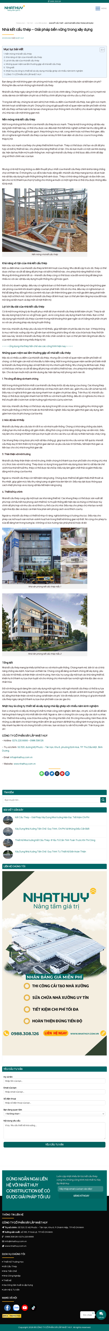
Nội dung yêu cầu (12, 1120)
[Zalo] (15, 1307)
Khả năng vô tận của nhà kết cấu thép (24, 57)
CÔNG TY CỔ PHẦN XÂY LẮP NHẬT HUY (24, 74)
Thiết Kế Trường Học (13, 1261)
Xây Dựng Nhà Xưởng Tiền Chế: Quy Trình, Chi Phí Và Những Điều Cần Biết (52, 828)
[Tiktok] (32, 1307)
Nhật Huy (19, 38)
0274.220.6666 (20, 740)
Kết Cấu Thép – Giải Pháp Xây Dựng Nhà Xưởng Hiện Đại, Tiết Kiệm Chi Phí (52, 817)
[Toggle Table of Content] (101, 49)
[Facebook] (6, 1307)
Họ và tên (8, 1076)
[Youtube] (23, 1307)
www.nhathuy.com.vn (25, 763)
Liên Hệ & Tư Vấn (11, 1289)
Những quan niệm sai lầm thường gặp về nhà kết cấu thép (33, 64)
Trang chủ (20, 23)
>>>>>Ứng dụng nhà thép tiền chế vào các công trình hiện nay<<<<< (37, 346)
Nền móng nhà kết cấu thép (18, 53)
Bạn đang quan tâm (13, 1109)
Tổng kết (10, 67)
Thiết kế (7, 1280)
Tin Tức (30, 23)
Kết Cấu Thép (10, 1266)
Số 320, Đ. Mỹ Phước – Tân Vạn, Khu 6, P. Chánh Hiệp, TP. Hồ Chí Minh (51, 1227)
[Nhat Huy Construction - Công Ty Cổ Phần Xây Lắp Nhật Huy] (16, 8)
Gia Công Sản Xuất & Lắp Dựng (18, 1285)
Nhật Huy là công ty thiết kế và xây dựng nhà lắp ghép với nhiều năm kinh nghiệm (44, 70)
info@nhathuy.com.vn (21, 757)
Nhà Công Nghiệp (12, 1275)
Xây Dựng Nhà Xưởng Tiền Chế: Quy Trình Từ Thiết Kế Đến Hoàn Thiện (50, 851)
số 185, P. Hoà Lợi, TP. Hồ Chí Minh (37, 1232)
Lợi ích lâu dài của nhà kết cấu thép (22, 60)
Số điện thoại (10, 1098)
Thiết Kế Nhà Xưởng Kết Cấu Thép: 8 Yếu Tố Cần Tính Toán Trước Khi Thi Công (55, 840)
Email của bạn (10, 1087)
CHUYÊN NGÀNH (41, 23)
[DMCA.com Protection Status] (11, 1315)
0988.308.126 (37, 740)
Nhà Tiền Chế (10, 1271)
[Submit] (103, 800)
